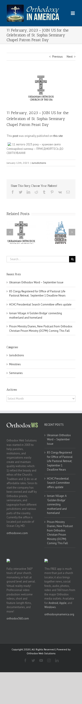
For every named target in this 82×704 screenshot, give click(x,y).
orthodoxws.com (17, 533)
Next (70, 56)
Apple (62, 603)
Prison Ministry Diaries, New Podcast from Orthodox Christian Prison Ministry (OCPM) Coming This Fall (60, 532)
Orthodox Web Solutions (41, 653)
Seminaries (16, 373)
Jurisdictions (39, 162)
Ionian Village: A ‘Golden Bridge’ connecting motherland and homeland (57, 504)
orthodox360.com (18, 618)
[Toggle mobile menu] (73, 13)
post (15, 136)
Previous (57, 56)
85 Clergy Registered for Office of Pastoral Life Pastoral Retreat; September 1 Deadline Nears (60, 461)
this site (58, 136)
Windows (50, 607)
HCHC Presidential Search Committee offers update (40, 304)
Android (53, 603)
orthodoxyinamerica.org (59, 614)
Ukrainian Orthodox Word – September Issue (36, 282)
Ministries (15, 364)
